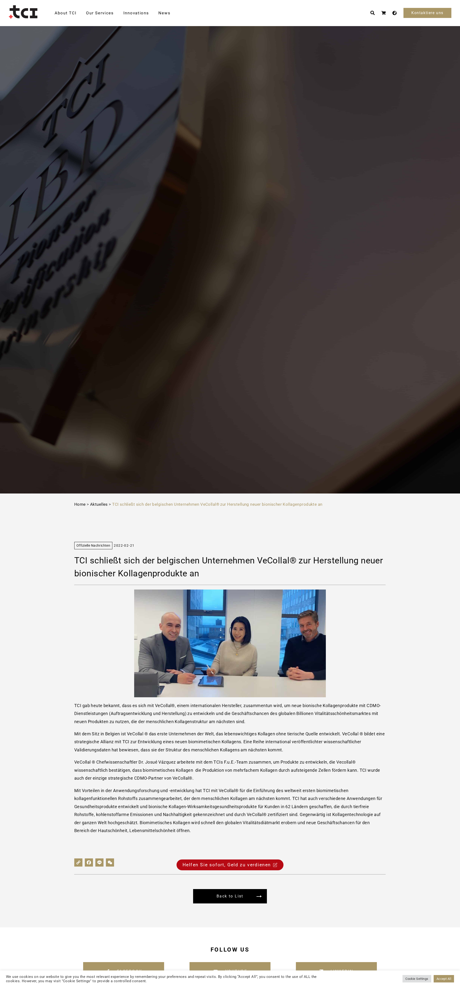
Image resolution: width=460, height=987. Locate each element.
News (164, 13)
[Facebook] (89, 862)
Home (80, 504)
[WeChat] (110, 862)
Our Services (100, 13)
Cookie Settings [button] (416, 979)
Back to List (230, 896)
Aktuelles (99, 504)
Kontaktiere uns (427, 13)
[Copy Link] (78, 862)
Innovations (136, 13)
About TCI (65, 13)
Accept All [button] (444, 979)
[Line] (99, 862)
